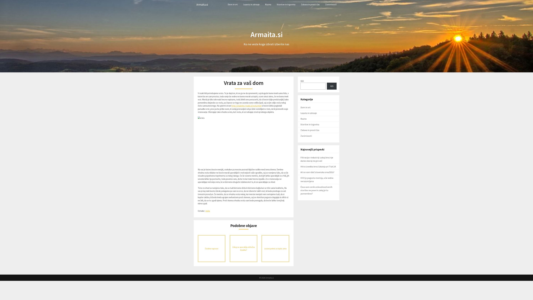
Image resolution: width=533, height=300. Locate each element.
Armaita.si (202, 4)
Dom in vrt (233, 4)
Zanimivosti (331, 4)
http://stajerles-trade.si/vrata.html (246, 105)
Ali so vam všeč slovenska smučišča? (317, 172)
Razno (268, 4)
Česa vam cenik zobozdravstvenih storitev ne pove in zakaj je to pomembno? (316, 190)
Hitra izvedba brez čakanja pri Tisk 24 (318, 166)
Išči (302, 81)
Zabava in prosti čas (310, 4)
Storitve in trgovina (286, 4)
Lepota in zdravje (251, 4)
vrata (207, 211)
